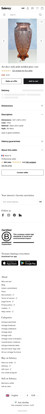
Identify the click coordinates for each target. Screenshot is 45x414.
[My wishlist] (37, 8)
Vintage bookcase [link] (8, 325)
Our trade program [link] (9, 372)
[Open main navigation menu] (4, 15)
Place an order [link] (8, 362)
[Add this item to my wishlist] (41, 22)
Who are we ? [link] (6, 281)
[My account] (27, 8)
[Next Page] (41, 41)
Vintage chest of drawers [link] (11, 339)
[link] (6, 8)
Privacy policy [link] (8, 305)
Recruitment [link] (7, 295)
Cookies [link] (5, 308)
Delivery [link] (6, 366)
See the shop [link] (6, 165)
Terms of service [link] (9, 298)
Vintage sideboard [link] (8, 329)
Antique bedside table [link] (10, 345)
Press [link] (3, 291)
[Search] (40, 14)
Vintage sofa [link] (6, 335)
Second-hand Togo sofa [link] (10, 349)
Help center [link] (7, 311)
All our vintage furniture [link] (11, 352)
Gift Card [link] (6, 369)
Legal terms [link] (7, 301)
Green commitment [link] (9, 288)
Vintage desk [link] (6, 332)
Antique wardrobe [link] (8, 322)
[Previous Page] (4, 41)
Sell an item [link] (6, 386)
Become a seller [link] (7, 383)
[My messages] (32, 8)
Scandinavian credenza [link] (10, 342)
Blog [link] (3, 285)
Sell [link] (22, 8)
